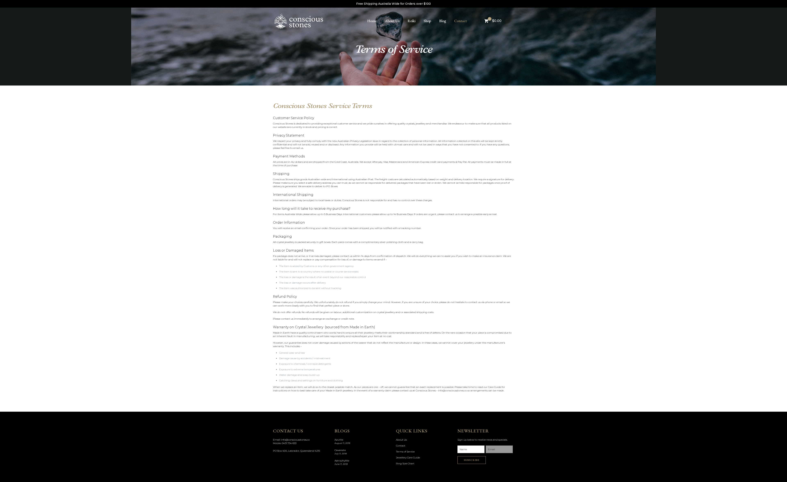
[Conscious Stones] (298, 21)
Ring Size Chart (405, 463)
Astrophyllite (341, 460)
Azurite (338, 439)
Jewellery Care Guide (408, 457)
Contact (400, 445)
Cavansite (340, 450)
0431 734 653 (289, 443)
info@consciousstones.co (295, 439)
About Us (401, 439)
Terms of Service (405, 451)
